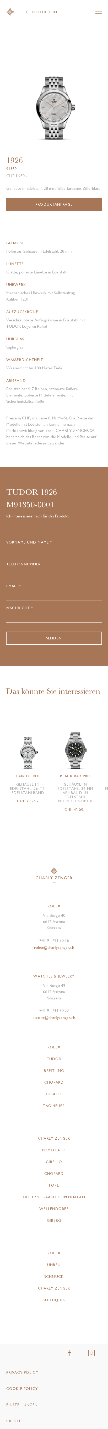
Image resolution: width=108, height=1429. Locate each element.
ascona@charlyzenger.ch (54, 1017)
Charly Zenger (54, 1138)
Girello (54, 1162)
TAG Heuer (54, 1106)
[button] (78, 96)
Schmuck (54, 1276)
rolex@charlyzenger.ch (54, 947)
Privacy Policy (22, 1372)
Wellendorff (53, 1209)
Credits (14, 1421)
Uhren (54, 1265)
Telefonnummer (23, 564)
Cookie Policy (22, 1389)
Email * (13, 586)
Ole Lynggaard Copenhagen (54, 1197)
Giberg (54, 1220)
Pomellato (54, 1150)
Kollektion (44, 12)
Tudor (54, 1059)
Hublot (54, 1094)
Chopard (54, 1082)
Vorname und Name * (29, 542)
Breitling (54, 1070)
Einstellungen (22, 1405)
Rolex (54, 1047)
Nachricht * (19, 608)
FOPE (54, 1185)
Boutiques (53, 1300)
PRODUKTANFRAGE (54, 204)
